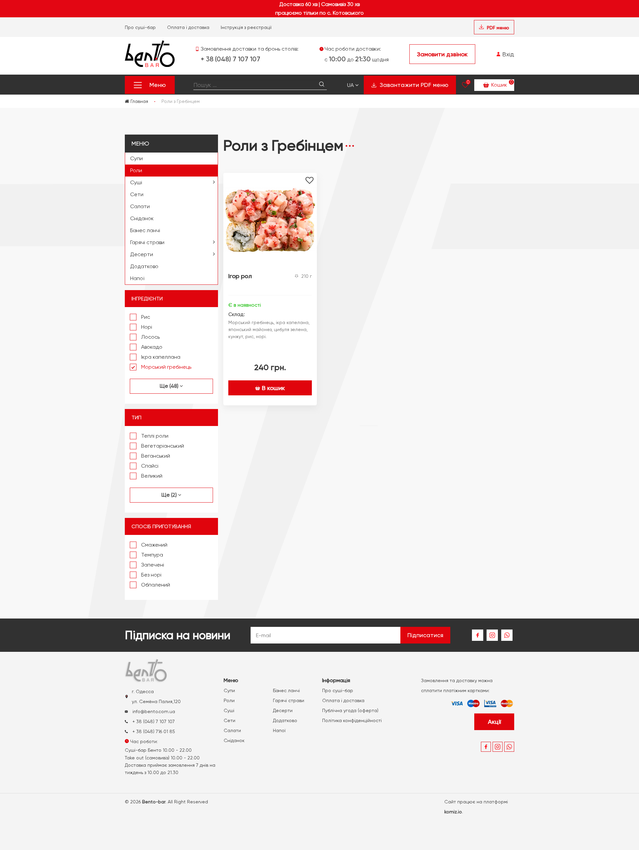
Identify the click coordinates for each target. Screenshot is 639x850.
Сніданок (142, 218)
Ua (351, 85)
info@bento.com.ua (153, 711)
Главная (138, 101)
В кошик (273, 387)
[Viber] (507, 635)
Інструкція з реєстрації (246, 27)
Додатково (144, 266)
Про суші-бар (140, 27)
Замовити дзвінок (442, 54)
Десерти (141, 254)
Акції (494, 721)
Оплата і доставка (188, 27)
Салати (140, 206)
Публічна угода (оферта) (350, 710)
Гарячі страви (147, 242)
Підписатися (425, 635)
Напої (137, 278)
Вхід (507, 54)
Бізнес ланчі (145, 230)
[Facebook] (477, 635)
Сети (136, 194)
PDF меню (497, 27)
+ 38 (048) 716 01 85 (153, 731)
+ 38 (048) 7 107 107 (230, 59)
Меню (157, 84)
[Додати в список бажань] (310, 180)
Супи (136, 158)
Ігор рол (240, 275)
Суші (136, 182)
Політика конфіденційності (352, 720)
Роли (136, 170)
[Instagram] (492, 635)
